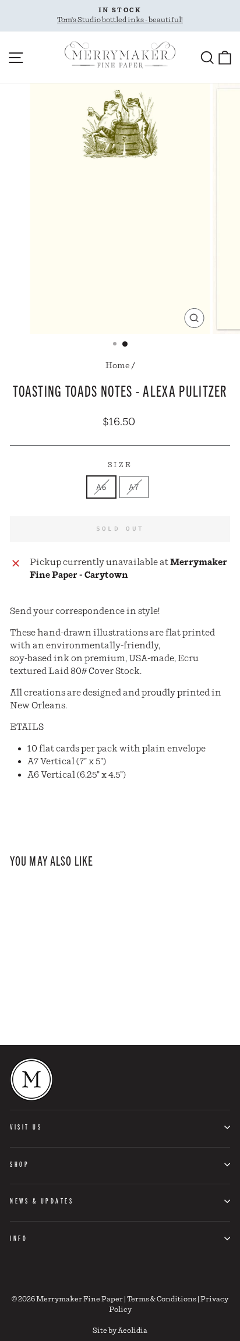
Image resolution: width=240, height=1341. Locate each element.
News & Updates (41, 1201)
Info (18, 1238)
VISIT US (26, 1127)
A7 (134, 487)
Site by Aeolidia (120, 1331)
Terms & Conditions (161, 1299)
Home (117, 366)
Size (120, 465)
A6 (101, 487)
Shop (19, 1164)
